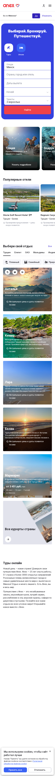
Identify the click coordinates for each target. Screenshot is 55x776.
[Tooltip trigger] (7, 272)
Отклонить (39, 770)
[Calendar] (27, 83)
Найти (27, 109)
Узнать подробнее (21, 164)
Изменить (47, 16)
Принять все (15, 770)
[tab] (7, 253)
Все (50, 246)
